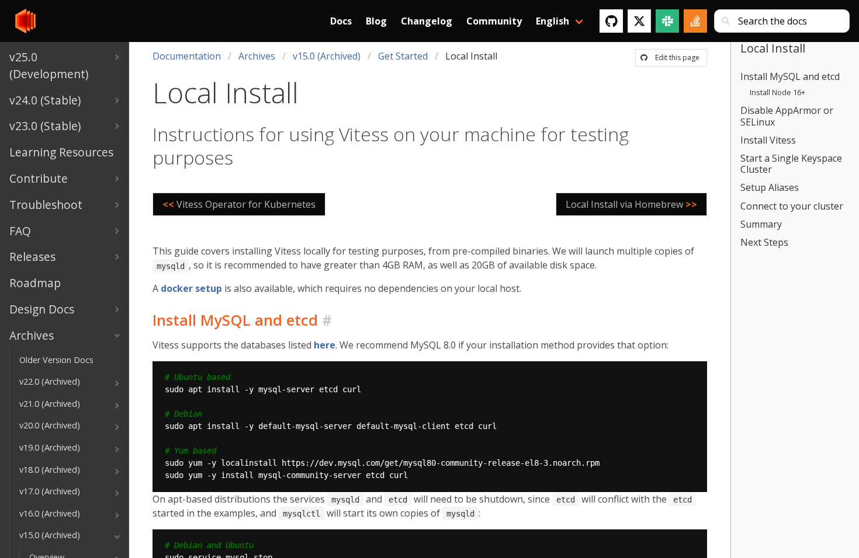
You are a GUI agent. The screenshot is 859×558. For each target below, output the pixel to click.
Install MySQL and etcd (790, 76)
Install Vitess (768, 140)
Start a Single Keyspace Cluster (791, 164)
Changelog (426, 21)
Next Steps (764, 242)
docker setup (191, 288)
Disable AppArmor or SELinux (786, 116)
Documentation (187, 56)
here (324, 345)
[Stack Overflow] (695, 21)
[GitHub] (611, 21)
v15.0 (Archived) (327, 56)
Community (494, 21)
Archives (256, 56)
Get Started (403, 56)
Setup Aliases (769, 187)
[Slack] (667, 21)
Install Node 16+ (777, 92)
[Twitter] (639, 21)
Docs (341, 21)
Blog (376, 21)
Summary (761, 224)
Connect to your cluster (791, 206)
